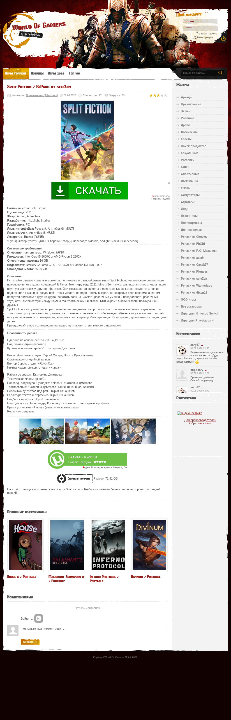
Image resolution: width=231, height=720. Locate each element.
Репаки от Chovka (194, 236)
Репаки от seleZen (194, 278)
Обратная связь (200, 423)
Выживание (189, 181)
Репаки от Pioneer (194, 271)
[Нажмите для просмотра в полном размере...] (41, 443)
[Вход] (38, 618)
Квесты (186, 139)
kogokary (196, 369)
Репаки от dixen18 (194, 292)
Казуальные (189, 153)
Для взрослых (191, 229)
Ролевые (187, 118)
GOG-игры (188, 299)
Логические (189, 132)
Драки (185, 125)
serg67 (195, 344)
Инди (184, 209)
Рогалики (187, 160)
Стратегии (188, 202)
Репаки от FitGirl (193, 243)
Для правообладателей (200, 420)
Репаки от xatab (192, 257)
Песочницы (189, 215)
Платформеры (191, 222)
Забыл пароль (208, 33)
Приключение (191, 104)
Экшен (185, 111)
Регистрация (205, 37)
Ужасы (185, 188)
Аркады (186, 97)
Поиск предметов (193, 146)
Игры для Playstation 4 (197, 320)
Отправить (30, 641)
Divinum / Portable (145, 577)
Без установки (191, 306)
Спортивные (190, 174)
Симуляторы (190, 195)
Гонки (185, 167)
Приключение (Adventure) (42, 95)
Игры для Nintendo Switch (200, 313)
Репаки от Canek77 (194, 264)
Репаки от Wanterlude (196, 285)
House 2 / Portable (21, 577)
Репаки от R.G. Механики (199, 250)
